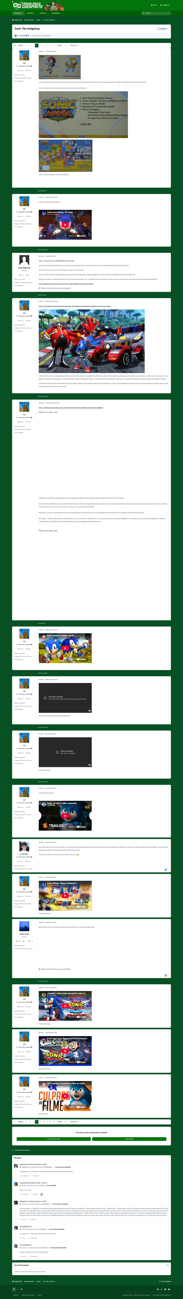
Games (48, 36)
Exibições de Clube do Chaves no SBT (33, 1164)
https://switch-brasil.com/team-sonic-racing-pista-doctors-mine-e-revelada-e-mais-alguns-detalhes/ (71, 408)
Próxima (59, 45)
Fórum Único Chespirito (63, 1167)
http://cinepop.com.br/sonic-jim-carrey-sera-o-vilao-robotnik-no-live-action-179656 (66, 284)
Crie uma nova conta (53, 1139)
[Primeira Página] (15, 45)
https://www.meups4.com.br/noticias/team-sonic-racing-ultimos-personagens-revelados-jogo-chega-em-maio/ (75, 306)
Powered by (162, 1295)
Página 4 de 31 (74, 45)
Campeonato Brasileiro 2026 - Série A (33, 1183)
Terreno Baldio (51, 1185)
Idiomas (15, 1295)
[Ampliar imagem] (60, 56)
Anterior (20, 45)
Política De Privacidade (28, 1295)
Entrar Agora (129, 1139)
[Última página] (65, 45)
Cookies (39, 1295)
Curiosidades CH (26, 1227)
